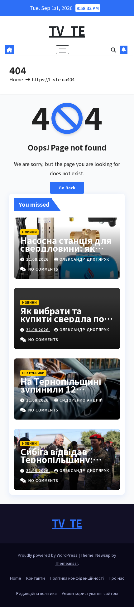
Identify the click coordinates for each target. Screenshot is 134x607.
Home (16, 79)
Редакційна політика (36, 593)
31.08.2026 (38, 259)
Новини (29, 232)
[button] (113, 49)
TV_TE (67, 30)
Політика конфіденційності (77, 578)
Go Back (67, 188)
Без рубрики (33, 373)
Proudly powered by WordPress (48, 555)
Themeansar (66, 563)
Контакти (35, 578)
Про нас (116, 578)
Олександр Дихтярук (84, 259)
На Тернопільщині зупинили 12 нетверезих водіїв (60, 389)
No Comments (43, 269)
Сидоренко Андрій (81, 399)
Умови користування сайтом (90, 593)
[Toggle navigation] (62, 49)
